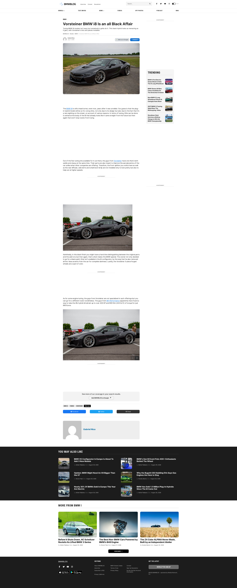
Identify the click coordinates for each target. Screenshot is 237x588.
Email (129, 411)
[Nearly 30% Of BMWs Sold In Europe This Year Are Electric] (63, 486)
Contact (90, 4)
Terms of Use (114, 568)
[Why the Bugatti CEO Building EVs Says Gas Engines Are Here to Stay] (126, 473)
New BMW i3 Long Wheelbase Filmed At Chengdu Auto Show (155, 99)
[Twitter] (161, 4)
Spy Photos (139, 10)
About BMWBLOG (99, 565)
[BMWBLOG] (73, 562)
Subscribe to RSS (99, 570)
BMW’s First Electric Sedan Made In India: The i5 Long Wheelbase (156, 82)
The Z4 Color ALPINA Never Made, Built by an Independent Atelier (157, 540)
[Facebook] (157, 4)
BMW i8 (69, 109)
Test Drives (82, 10)
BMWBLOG (66, 33)
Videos (119, 10)
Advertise (83, 4)
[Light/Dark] (174, 4)
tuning (72, 406)
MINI (177, 10)
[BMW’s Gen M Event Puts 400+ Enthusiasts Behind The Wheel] (126, 459)
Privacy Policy (114, 570)
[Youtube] (165, 4)
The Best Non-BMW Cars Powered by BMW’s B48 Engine (118, 540)
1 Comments (135, 39)
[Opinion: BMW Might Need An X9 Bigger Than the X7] (63, 473)
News (101, 10)
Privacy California (99, 574)
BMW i (65, 19)
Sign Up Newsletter (132, 568)
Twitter (102, 411)
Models (60, 10)
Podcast (160, 10)
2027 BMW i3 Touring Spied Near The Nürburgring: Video (155, 108)
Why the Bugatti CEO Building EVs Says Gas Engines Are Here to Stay (156, 474)
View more (117, 551)
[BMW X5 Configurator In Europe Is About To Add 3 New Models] (63, 459)
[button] (137, 358)
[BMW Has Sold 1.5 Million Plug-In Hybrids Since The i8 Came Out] (126, 486)
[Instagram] (169, 4)
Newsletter (97, 4)
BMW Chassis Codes (116, 565)
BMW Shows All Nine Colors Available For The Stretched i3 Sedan (156, 90)
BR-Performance (113, 301)
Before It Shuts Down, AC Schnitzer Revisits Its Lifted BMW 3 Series (76, 540)
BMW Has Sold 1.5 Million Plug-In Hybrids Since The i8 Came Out (155, 488)
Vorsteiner (118, 161)
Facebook (75, 411)
